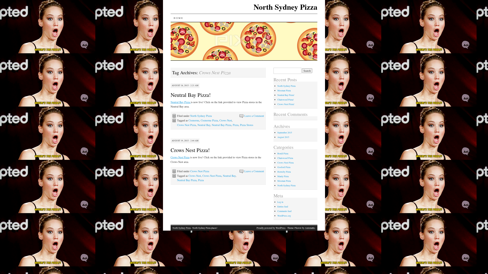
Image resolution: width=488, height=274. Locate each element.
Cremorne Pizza (209, 120)
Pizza (235, 125)
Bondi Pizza (282, 153)
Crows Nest (225, 120)
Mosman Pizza (284, 90)
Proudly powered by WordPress (271, 227)
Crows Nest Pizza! (190, 150)
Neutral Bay (203, 125)
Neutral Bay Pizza (181, 102)
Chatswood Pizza (285, 157)
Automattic (310, 227)
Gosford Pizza (283, 167)
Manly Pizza (283, 176)
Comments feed (284, 211)
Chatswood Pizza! (285, 99)
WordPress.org (284, 215)
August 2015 (283, 137)
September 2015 (284, 132)
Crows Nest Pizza (186, 125)
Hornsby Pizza (284, 171)
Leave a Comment (254, 116)
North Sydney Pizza (285, 6)
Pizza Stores (246, 125)
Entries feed (282, 206)
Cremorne (194, 120)
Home (178, 17)
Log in (280, 201)
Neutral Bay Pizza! (191, 94)
